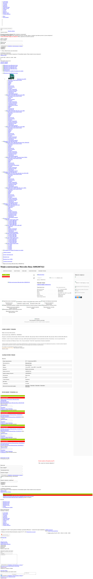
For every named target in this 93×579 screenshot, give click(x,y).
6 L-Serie (10, 245)
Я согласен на (12, 46)
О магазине (5, 1)
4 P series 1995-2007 (12, 234)
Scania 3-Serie (15, 219)
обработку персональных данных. (15, 46)
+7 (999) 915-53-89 (4, 56)
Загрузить (27, 385)
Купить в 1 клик (4, 408)
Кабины (10, 106)
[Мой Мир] (79, 297)
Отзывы (5, 9)
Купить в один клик (14, 566)
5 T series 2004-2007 (12, 242)
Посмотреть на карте (31, 531)
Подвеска (10, 88)
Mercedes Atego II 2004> (22, 157)
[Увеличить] (19, 282)
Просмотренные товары (6, 491)
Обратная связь (6, 7)
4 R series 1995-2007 (12, 235)
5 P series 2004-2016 (12, 240)
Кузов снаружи (11, 86)
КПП (9, 84)
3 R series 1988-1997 (12, 223)
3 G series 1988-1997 (12, 220)
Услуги (4, 10)
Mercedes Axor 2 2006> (21, 187)
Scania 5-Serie (15, 237)
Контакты (5, 6)
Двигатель (10, 81)
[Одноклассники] (77, 297)
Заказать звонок (11, 31)
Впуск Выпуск (11, 206)
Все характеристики (60, 287)
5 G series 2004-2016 (12, 238)
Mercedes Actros (14, 65)
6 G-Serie (10, 244)
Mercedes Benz (60, 290)
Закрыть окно (3, 55)
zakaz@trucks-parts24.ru (53, 530)
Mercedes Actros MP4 (20, 126)
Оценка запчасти (6, 14)
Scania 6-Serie (15, 243)
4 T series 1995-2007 (12, 236)
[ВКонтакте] (76, 297)
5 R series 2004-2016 (12, 241)
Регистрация (5, 17)
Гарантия (5, 4)
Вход (4, 16)
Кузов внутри (11, 85)
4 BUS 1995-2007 (18, 225)
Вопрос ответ (6, 12)
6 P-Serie (10, 246)
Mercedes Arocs (14, 68)
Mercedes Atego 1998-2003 (23, 142)
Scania (8, 69)
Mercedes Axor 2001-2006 (23, 173)
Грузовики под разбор (18, 70)
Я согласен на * (12, 564)
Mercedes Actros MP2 (20, 94)
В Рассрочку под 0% (5, 457)
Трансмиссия (11, 92)
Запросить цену (11, 576)
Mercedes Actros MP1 (21, 79)
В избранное (3, 409)
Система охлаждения (12, 90)
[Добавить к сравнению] (34, 278)
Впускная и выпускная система (15, 80)
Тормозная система (12, 91)
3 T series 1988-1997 (12, 224)
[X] (81, 297)
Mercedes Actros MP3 (20, 110)
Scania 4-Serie (15, 233)
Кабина (9, 82)
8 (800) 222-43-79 (4, 31)
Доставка (5, 3)
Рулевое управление (12, 89)
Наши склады (6, 8)
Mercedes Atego (14, 66)
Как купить (5, 2)
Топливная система (12, 213)
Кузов (9, 209)
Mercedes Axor (13, 67)
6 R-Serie (10, 247)
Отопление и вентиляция (13, 165)
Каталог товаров (4, 62)
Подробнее (3, 407)
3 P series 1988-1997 (12, 221)
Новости (5, 11)
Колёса (9, 83)
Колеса (9, 98)
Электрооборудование (13, 93)
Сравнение (10, 408)
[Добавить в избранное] (34, 275)
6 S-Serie (10, 249)
